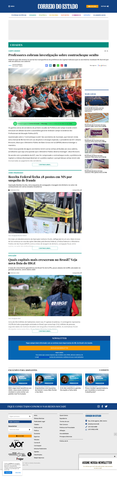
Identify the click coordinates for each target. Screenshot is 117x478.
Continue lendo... (45, 165)
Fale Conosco (64, 424)
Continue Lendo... (45, 248)
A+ (105, 51)
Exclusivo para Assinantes (44, 386)
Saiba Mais (18, 472)
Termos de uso (64, 421)
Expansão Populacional (94, 106)
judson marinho (17, 64)
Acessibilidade (64, 433)
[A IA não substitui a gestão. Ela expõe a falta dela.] (71, 379)
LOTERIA (90, 123)
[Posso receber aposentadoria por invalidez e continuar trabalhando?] (97, 379)
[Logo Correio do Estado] (57, 6)
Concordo (8, 472)
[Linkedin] (50, 65)
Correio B (76, 15)
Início (35, 415)
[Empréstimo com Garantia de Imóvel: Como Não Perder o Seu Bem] (46, 379)
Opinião (87, 15)
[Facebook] (46, 65)
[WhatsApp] (58, 65)
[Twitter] (106, 406)
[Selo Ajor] (20, 444)
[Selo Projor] (20, 456)
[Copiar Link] (65, 65)
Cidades (32, 15)
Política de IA (38, 427)
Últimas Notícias (18, 15)
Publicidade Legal (39, 421)
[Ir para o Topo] (115, 434)
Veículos (36, 439)
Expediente (63, 418)
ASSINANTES (105, 370)
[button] (77, 190)
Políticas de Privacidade (67, 427)
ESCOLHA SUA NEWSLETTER (59, 348)
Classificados (99, 15)
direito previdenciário (16, 386)
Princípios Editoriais (66, 436)
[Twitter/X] (54, 65)
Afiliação (62, 430)
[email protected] (44, 357)
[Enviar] (29, 429)
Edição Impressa (39, 457)
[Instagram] (61, 65)
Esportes (65, 15)
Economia (53, 15)
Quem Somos (64, 415)
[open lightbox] (45, 92)
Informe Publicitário (40, 448)
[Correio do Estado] (97, 416)
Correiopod (37, 445)
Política (42, 15)
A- (107, 51)
